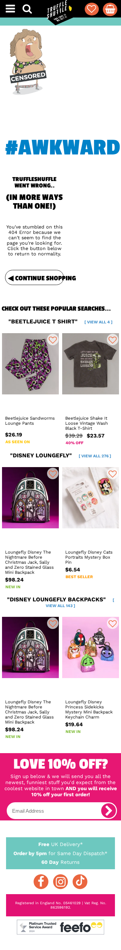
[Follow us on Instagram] (60, 881)
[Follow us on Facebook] (41, 881)
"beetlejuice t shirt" (60, 321)
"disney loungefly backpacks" (60, 602)
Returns (60, 862)
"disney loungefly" (60, 455)
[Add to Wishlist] (52, 339)
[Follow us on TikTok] (80, 881)
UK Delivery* (60, 844)
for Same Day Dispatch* (60, 853)
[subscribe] (108, 810)
